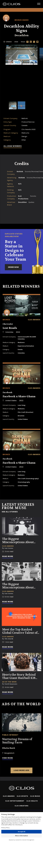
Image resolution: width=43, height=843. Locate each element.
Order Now (13, 267)
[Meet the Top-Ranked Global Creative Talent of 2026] (21, 617)
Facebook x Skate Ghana (19, 396)
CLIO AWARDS (9, 796)
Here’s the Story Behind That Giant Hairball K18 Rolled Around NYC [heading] (19, 676)
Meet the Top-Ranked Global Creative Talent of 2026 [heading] (19, 631)
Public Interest (10, 735)
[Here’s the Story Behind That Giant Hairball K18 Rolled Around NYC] (21, 662)
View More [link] (7, 758)
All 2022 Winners (13, 146)
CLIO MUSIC (35, 796)
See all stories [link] (10, 512)
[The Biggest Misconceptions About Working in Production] (21, 526)
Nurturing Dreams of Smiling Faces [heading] (17, 741)
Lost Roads (10, 328)
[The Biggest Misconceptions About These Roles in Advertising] (21, 571)
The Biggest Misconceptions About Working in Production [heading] (18, 540)
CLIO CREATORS (21, 806)
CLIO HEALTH (32, 801)
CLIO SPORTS (22, 796)
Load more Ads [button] (21, 770)
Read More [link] (7, 556)
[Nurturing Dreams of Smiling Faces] (21, 722)
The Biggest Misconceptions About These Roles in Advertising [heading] (21, 586)
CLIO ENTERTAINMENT (14, 801)
